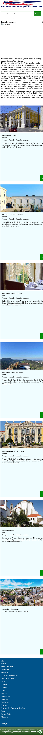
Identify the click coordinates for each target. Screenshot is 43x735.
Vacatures (4, 717)
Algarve (4, 687)
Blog (3, 681)
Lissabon (4, 705)
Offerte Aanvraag (7, 666)
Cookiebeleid (5, 696)
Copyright (4, 699)
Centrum (4, 693)
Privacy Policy (6, 714)
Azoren (3, 690)
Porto (3, 711)
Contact (4, 663)
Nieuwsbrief (5, 669)
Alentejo (4, 684)
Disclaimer (5, 702)
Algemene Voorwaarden (9, 675)
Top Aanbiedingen (7, 678)
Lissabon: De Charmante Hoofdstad (13, 708)
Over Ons (4, 672)
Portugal (4, 724)
